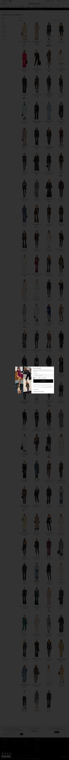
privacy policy (51, 386)
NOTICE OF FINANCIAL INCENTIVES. (47, 387)
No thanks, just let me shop (38, 391)
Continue (43, 381)
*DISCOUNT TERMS (36, 389)
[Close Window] (53, 367)
